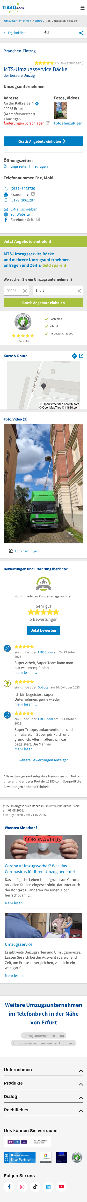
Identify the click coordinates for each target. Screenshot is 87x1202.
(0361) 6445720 (23, 188)
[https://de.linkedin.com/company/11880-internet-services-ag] (48, 1187)
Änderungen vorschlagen (24, 123)
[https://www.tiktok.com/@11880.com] (35, 1187)
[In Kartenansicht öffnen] (81, 355)
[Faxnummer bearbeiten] (33, 194)
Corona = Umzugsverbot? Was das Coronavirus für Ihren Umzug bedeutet (40, 868)
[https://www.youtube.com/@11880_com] (61, 1187)
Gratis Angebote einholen (40, 141)
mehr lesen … (25, 672)
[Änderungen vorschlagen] (47, 122)
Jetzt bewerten (43, 630)
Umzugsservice (18, 944)
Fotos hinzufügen (68, 123)
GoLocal (44, 687)
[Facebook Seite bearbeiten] (38, 219)
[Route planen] (37, 103)
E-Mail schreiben (23, 209)
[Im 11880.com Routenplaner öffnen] (74, 355)
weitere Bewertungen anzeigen (44, 759)
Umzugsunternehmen (24, 86)
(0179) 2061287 (22, 200)
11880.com (45, 652)
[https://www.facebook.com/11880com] (9, 1187)
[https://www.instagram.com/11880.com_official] (22, 1187)
